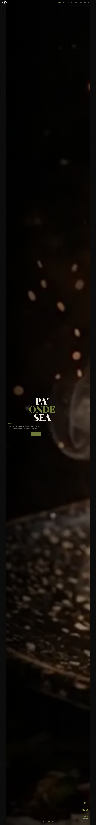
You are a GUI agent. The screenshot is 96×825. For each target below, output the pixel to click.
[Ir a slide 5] (51, 822)
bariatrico (83, 2)
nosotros (91, 2)
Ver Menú (36, 434)
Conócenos (48, 434)
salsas (70, 2)
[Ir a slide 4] (49, 822)
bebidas (76, 2)
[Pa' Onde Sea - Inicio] (4, 2)
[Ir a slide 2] (43, 822)
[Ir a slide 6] (54, 822)
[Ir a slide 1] (41, 822)
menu (64, 2)
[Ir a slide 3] (46, 822)
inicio (59, 2)
